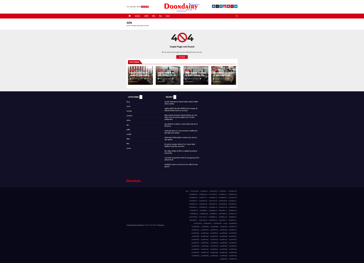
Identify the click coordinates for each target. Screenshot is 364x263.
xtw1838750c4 (214, 233)
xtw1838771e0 (214, 239)
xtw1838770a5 (205, 239)
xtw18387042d (233, 223)
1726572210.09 (197, 223)
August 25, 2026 (137, 78)
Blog (128, 102)
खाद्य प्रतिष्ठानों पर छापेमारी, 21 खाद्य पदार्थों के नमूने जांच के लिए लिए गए (223, 75)
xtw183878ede (205, 246)
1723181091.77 (194, 210)
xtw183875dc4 (205, 236)
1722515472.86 (203, 204)
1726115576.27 (223, 220)
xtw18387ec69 (233, 259)
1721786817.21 (222, 194)
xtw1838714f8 (223, 226)
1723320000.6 (203, 210)
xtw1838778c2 (195, 243)
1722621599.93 (222, 204)
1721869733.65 (232, 194)
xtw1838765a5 (223, 236)
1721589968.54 (193, 194)
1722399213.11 (232, 201)
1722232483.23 (203, 201)
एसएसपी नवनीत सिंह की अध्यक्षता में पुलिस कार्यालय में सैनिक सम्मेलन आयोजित (140, 75)
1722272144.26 (213, 201)
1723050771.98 (222, 207)
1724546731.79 (232, 213)
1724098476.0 (213, 213)
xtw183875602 (233, 233)
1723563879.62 (232, 210)
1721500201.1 (223, 191)
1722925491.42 (213, 207)
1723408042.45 (213, 210)
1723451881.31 (222, 210)
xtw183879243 (214, 246)
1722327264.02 (223, 201)
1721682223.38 (203, 194)
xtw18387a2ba (233, 246)
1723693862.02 (194, 213)
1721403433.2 (204, 191)
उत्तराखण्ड (137, 16)
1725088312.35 (222, 217)
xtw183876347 (214, 236)
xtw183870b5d (205, 226)
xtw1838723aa (195, 230)
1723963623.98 (203, 213)
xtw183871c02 (233, 226)
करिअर (129, 120)
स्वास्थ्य (168, 16)
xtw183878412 (233, 243)
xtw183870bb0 (214, 226)
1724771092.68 (193, 217)
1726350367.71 (232, 220)
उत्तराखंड (129, 111)
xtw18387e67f (223, 259)
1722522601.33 (213, 204)
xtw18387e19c (233, 255)
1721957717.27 (203, 197)
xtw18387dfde (223, 255)
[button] (236, 16)
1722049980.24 (222, 197)
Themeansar (160, 225)
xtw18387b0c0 (214, 249)
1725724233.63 (203, 220)
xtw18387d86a (205, 255)
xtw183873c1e (233, 230)
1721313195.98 (194, 191)
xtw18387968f (223, 246)
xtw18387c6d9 (214, 252)
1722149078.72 (193, 201)
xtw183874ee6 (205, 233)
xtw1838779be (205, 243)
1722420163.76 (193, 204)
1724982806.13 (213, 217)
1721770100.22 (213, 194)
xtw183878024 (214, 243)
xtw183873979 (223, 230)
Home (128, 25)
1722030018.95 (213, 197)
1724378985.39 (222, 213)
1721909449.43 (193, 197)
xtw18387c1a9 (205, 252)
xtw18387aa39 (195, 249)
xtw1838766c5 (233, 236)
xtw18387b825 (223, 249)
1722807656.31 (193, 207)
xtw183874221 (195, 233)
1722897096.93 (203, 207)
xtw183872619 (205, 230)
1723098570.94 (232, 207)
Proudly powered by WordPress (135, 225)
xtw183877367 (233, 239)
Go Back (182, 57)
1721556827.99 (232, 191)
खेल (128, 125)
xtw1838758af (195, 236)
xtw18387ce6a (223, 252)
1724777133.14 (203, 217)
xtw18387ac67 (205, 249)
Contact (225, 223)
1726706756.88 (217, 223)
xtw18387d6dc (195, 255)
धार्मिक (128, 130)
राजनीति (146, 16)
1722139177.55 (232, 197)
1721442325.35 (213, 191)
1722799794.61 (232, 204)
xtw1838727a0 (214, 230)
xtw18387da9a (214, 255)
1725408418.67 (232, 217)
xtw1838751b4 (223, 233)
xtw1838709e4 (195, 226)
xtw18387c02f (195, 252)
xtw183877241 (223, 239)
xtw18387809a (223, 243)
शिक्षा (160, 16)
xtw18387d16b (233, 252)
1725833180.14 (213, 220)
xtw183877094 (195, 239)
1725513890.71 (193, 220)
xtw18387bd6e (233, 249)
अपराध (128, 106)
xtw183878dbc (195, 246)
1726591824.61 (207, 223)
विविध (153, 16)
